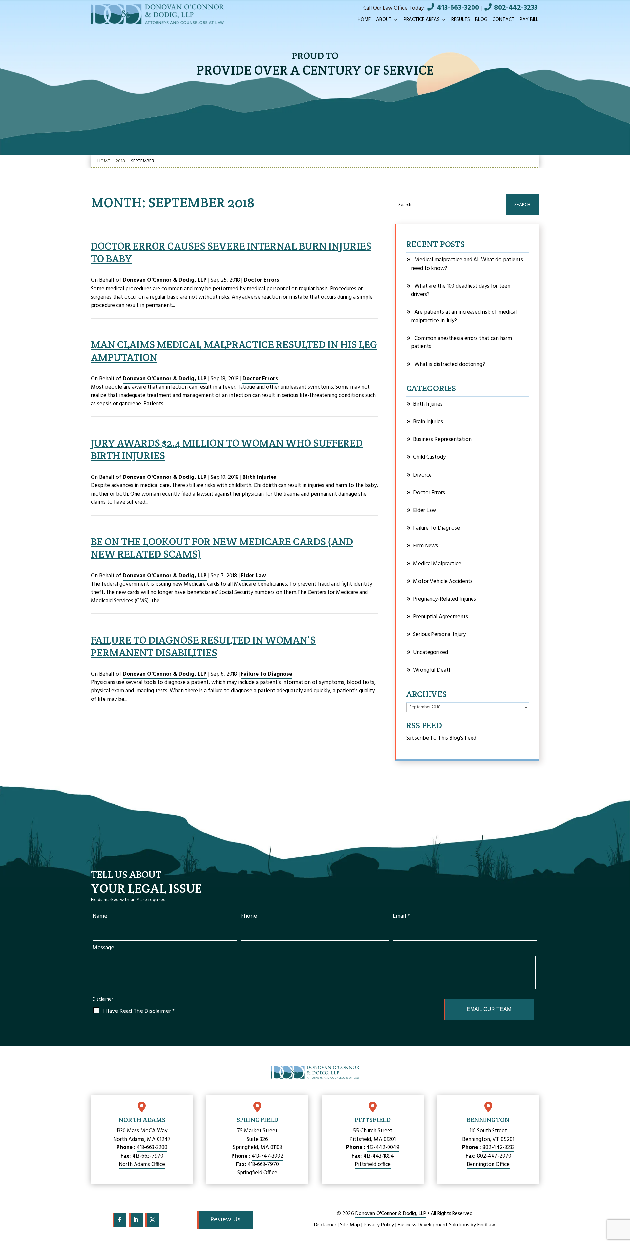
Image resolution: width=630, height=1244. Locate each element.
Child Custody (429, 457)
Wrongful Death (432, 670)
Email (401, 916)
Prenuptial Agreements (440, 616)
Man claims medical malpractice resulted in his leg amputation (234, 351)
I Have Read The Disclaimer (138, 1011)
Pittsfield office (373, 1164)
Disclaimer (103, 999)
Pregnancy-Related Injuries (444, 599)
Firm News (425, 546)
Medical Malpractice (437, 563)
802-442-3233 (515, 7)
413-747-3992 (267, 1156)
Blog (481, 20)
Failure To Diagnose (266, 674)
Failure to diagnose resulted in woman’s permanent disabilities (203, 646)
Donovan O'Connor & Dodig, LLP (165, 280)
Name (100, 916)
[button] (621, 1204)
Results (461, 20)
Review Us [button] (225, 1219)
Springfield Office (257, 1172)
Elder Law (253, 575)
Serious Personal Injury (439, 634)
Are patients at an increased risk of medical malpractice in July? (464, 316)
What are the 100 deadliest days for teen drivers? (460, 290)
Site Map (350, 1225)
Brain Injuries (428, 421)
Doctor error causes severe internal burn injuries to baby (231, 252)
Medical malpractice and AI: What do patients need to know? (467, 264)
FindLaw (486, 1225)
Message (103, 948)
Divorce (422, 475)
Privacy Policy (379, 1225)
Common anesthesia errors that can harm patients (461, 342)
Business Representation (442, 439)
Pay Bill (529, 20)
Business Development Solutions (433, 1225)
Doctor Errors (261, 280)
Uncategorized (430, 652)
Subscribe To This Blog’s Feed (441, 738)
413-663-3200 (458, 7)
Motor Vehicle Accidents (442, 581)
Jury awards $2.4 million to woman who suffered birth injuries (227, 449)
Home (364, 20)
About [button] (384, 20)
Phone (249, 916)
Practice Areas (422, 20)
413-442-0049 (383, 1147)
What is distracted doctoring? (449, 364)
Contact (503, 20)
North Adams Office (142, 1164)
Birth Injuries (259, 477)
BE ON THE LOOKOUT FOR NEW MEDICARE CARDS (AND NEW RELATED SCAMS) (222, 548)
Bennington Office (488, 1164)
